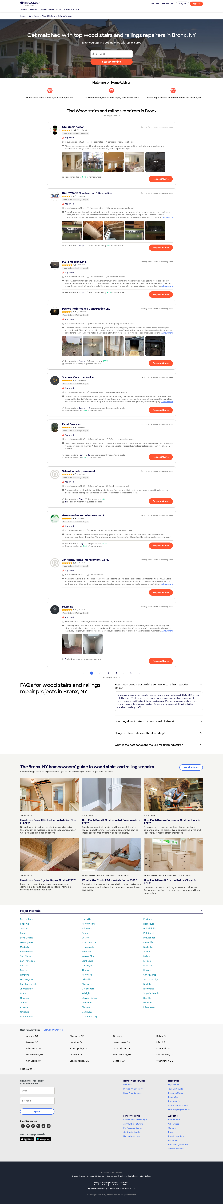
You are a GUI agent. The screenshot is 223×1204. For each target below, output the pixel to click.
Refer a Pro (173, 1097)
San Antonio (149, 975)
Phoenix (24, 924)
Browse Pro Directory (132, 1089)
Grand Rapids (89, 942)
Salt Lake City (150, 979)
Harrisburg (148, 924)
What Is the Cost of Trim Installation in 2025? (109, 880)
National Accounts (131, 1136)
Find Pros (127, 1085)
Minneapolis (88, 947)
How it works (174, 1120)
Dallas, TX (161, 1036)
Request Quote (161, 179)
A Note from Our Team (178, 1105)
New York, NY (163, 1048)
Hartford (24, 975)
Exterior (33, 9)
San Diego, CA (33, 1061)
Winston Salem (89, 998)
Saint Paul (87, 951)
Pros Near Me (174, 1101)
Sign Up (196, 3)
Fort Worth (149, 965)
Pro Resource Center (132, 1128)
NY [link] (30, 16)
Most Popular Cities (30, 1030)
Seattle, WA (119, 1061)
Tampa (23, 1002)
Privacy (96, 1183)
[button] (72, 162)
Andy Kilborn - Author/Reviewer (98, 875)
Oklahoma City (89, 1016)
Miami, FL (161, 1042)
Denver (24, 970)
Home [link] (23, 16)
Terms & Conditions (127, 1189)
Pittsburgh (148, 933)
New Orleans (88, 924)
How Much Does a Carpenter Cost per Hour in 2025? (172, 822)
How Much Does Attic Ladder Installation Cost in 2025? (48, 822)
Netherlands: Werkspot (129, 1176)
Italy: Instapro (112, 1176)
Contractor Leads (131, 1132)
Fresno (23, 933)
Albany (85, 970)
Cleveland (87, 1007)
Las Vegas (87, 965)
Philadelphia (149, 928)
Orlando (24, 998)
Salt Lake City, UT (122, 1054)
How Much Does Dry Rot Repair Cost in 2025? (47, 880)
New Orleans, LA (122, 1048)
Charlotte (87, 984)
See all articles (191, 767)
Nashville (148, 947)
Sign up (37, 1111)
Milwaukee (149, 1007)
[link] (111, 130)
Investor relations (176, 1136)
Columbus (87, 1012)
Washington (26, 979)
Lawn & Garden (47, 9)
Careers (172, 1128)
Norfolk (147, 984)
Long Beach (26, 937)
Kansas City (88, 956)
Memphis (148, 942)
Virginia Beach (150, 993)
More (58, 9)
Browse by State (52, 1029)
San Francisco (27, 961)
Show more (168, 217)
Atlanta (24, 1007)
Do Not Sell (113, 1183)
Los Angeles (26, 942)
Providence (149, 937)
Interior (24, 9)
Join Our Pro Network (133, 1124)
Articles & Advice (71, 9)
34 (131, 673)
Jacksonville (26, 988)
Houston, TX (76, 1042)
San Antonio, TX (164, 1054)
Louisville (86, 919)
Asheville (86, 979)
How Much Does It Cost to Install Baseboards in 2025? (111, 822)
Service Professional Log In (135, 1120)
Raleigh (86, 993)
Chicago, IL (119, 1036)
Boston (85, 933)
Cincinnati (87, 1002)
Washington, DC (164, 1061)
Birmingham (26, 919)
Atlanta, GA (32, 1036)
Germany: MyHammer (95, 1176)
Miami (23, 993)
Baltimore (87, 928)
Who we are (173, 1124)
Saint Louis (87, 961)
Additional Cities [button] (27, 1069)
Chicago (24, 1012)
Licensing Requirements (179, 1109)
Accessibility (124, 1184)
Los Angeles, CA (121, 1042)
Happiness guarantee (178, 1144)
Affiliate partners (176, 1148)
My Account (173, 1085)
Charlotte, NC (77, 1036)
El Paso (147, 961)
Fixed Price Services (132, 1093)
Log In (182, 3)
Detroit (85, 937)
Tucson (23, 928)
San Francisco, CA (79, 1061)
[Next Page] (139, 673)
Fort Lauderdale (28, 984)
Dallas (146, 956)
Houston (147, 970)
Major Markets (30, 911)
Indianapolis (26, 1016)
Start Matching (111, 61)
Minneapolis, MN (78, 1048)
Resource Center (176, 1093)
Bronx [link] (36, 16)
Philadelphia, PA (34, 1054)
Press (170, 1132)
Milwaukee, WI (33, 1048)
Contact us (173, 1140)
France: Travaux (78, 1176)
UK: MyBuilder (145, 1176)
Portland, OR (76, 1054)
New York (87, 975)
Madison (147, 1002)
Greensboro (88, 988)
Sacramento (26, 951)
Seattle (147, 998)
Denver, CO (32, 1042)
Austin (146, 951)
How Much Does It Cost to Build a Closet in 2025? (170, 882)
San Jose (24, 965)
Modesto (25, 947)
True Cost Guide (175, 1089)
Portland (148, 919)
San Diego (25, 956)
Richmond (148, 988)
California (104, 1183)
